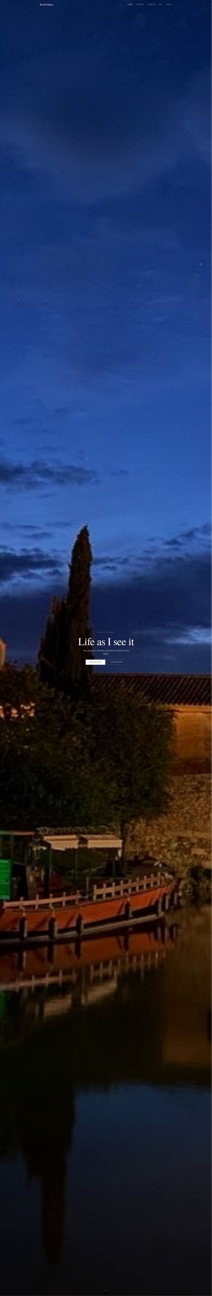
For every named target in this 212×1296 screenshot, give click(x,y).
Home (130, 4)
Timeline (152, 4)
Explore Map (117, 662)
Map (161, 4)
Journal (140, 4)
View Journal (95, 662)
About (169, 4)
